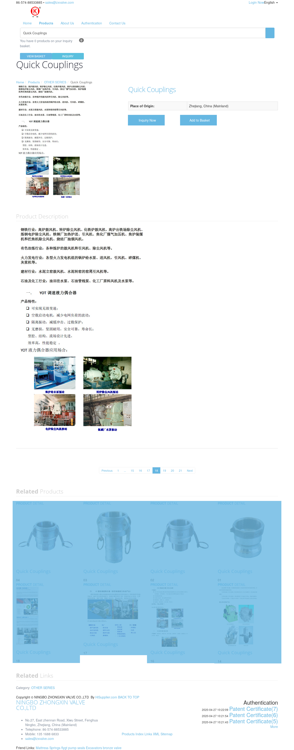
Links (148, 734)
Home (27, 23)
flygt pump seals (73, 747)
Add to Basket (199, 120)
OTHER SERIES (55, 82)
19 (164, 470)
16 (140, 470)
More (274, 726)
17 (148, 470)
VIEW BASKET (36, 56)
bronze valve (112, 747)
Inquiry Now (147, 120)
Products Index (133, 734)
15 (132, 470)
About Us (67, 23)
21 (180, 470)
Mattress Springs (48, 747)
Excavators (94, 747)
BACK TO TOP (128, 697)
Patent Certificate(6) (253, 715)
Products (34, 82)
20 (172, 470)
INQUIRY (68, 56)
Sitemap (166, 734)
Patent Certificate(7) (253, 708)
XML (156, 734)
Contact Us (117, 23)
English (270, 2)
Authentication (91, 23)
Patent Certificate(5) (253, 721)
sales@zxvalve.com (59, 2)
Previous (107, 470)
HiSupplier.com (106, 697)
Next (190, 470)
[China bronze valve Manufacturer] (35, 11)
